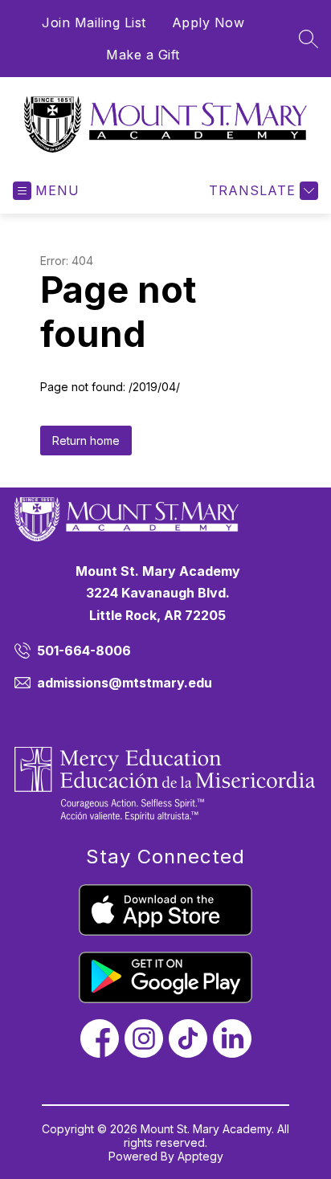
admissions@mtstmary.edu (124, 683)
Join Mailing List (94, 22)
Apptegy (200, 1156)
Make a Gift (143, 55)
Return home (86, 440)
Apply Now (208, 22)
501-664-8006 (84, 651)
